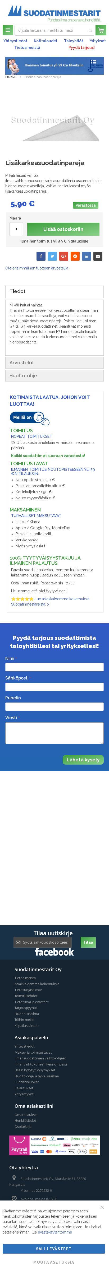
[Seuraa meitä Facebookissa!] (54, 954)
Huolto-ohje (23, 375)
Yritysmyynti (24, 1094)
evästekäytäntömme (55, 1232)
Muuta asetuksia (53, 1262)
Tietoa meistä (27, 47)
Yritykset (98, 41)
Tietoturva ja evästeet (32, 1001)
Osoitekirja (23, 1126)
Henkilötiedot (25, 1120)
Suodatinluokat (27, 1081)
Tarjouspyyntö (26, 1007)
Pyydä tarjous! (82, 47)
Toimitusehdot (26, 995)
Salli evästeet (54, 1249)
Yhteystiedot (15, 41)
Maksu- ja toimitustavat (33, 1052)
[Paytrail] (54, 1154)
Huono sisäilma (27, 1013)
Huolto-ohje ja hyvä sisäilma (37, 1076)
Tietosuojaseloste (28, 989)
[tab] (54, 292)
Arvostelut (22, 362)
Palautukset (24, 1088)
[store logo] (54, 14)
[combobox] (54, 30)
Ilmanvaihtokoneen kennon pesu (41, 1064)
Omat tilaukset (26, 1114)
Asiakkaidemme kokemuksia (37, 983)
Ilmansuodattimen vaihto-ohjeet (40, 1058)
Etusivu (10, 77)
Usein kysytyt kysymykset (35, 1070)
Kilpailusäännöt (27, 1025)
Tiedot (17, 291)
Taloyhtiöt (73, 41)
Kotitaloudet (45, 41)
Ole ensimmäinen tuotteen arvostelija (36, 268)
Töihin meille (24, 1019)
